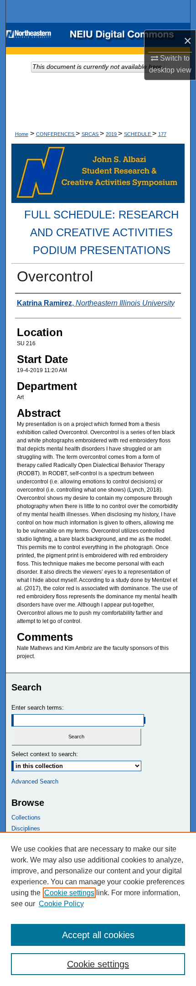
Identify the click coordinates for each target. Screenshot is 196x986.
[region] (98, 909)
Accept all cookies (98, 935)
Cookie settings (69, 893)
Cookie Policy (61, 904)
